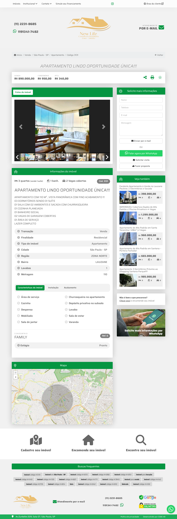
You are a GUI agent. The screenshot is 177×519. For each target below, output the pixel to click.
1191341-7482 (28, 31)
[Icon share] (112, 3)
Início (19, 55)
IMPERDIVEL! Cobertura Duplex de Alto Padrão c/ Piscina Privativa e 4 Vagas (138, 208)
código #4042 (86, 484)
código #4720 (45, 479)
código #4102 (141, 484)
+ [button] (15, 372)
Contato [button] (45, 3)
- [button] (16, 377)
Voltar (160, 55)
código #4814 (56, 484)
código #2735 (34, 484)
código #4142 (152, 479)
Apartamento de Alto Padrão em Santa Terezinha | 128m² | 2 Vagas (138, 229)
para (144, 474)
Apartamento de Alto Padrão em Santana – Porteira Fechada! (140, 250)
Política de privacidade (130, 516)
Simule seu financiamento (68, 3)
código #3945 (111, 479)
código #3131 (32, 474)
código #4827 (67, 479)
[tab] (23, 92)
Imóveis (16, 3)
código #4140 (23, 479)
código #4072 (79, 474)
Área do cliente (153, 3)
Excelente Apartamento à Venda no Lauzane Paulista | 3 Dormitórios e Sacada (140, 187)
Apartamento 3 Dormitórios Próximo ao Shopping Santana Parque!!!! (138, 270)
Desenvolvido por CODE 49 (154, 516)
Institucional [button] (29, 3)
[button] (21, 126)
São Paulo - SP (41, 55)
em (55, 474)
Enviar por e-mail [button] (142, 141)
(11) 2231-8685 (25, 23)
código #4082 (101, 474)
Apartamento (57, 55)
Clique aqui (124, 300)
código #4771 (89, 479)
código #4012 (108, 484)
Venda (28, 55)
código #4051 (122, 474)
